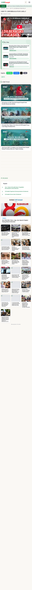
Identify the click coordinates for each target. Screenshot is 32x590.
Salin (25, 73)
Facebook (16, 73)
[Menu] (29, 2)
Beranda (3, 8)
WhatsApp (9, 73)
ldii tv (7, 8)
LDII (5, 2)
